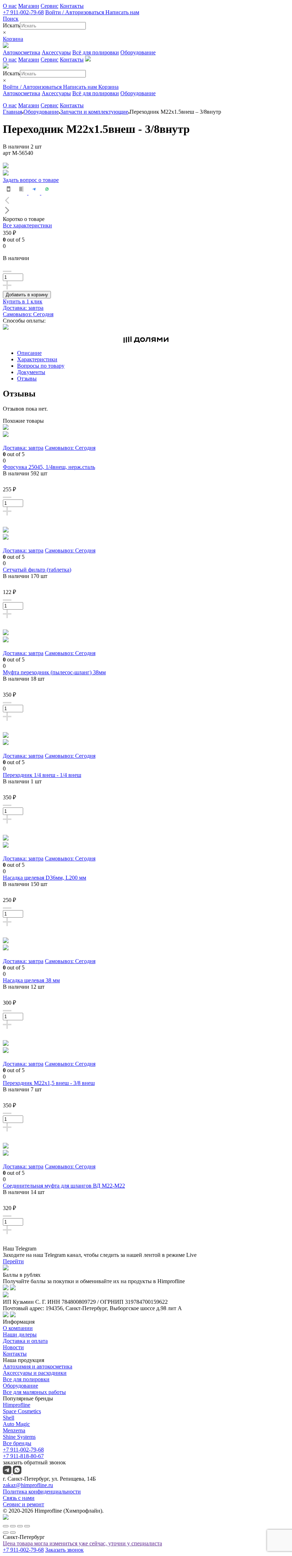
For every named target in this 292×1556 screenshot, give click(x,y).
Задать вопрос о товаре (31, 180)
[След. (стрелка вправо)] (13, 1532)
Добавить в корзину (27, 294)
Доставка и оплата (25, 1341)
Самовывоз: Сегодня (28, 314)
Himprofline (16, 1405)
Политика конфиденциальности (42, 1492)
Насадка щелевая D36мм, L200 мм (44, 878)
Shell (8, 1418)
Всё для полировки (95, 52)
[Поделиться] (13, 1526)
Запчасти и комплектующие (94, 112)
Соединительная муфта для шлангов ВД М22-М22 (64, 1186)
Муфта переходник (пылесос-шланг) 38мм (54, 672)
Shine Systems (19, 1437)
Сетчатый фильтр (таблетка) (37, 570)
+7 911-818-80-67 (23, 1456)
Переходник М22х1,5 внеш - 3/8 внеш (49, 1083)
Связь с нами (19, 1498)
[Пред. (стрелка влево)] (6, 1532)
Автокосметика (21, 52)
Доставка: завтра (23, 308)
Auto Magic (16, 1424)
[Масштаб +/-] (27, 1526)
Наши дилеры (20, 1334)
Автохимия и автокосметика (37, 1366)
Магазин (28, 6)
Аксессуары (56, 52)
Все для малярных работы (34, 1392)
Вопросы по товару (40, 366)
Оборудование (138, 52)
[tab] (153, 353)
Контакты (72, 6)
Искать (11, 25)
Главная (12, 112)
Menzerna (14, 1430)
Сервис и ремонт (23, 1504)
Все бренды (17, 1443)
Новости (13, 1347)
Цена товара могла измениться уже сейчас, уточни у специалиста (82, 1543)
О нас (10, 6)
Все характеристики (27, 225)
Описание (29, 353)
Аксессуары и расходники (35, 1373)
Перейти (13, 1261)
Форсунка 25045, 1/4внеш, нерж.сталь (49, 467)
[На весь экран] (20, 1526)
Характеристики (37, 359)
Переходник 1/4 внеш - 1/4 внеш (42, 775)
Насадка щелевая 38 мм (31, 980)
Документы (31, 372)
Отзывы (27, 379)
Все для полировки (26, 1379)
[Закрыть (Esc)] (6, 1526)
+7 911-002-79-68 (23, 12)
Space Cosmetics (22, 1411)
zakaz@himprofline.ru (28, 1485)
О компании (18, 1328)
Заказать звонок (64, 1550)
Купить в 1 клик (22, 301)
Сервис (49, 6)
